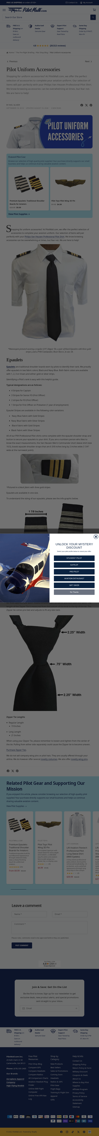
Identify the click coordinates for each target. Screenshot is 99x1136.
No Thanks (74, 592)
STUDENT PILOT (74, 558)
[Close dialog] (96, 536)
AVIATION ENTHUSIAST (74, 578)
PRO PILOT (74, 572)
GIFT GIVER (74, 585)
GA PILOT (74, 565)
